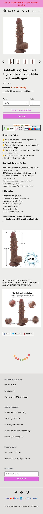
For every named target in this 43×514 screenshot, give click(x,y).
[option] (11, 61)
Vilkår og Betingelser (13, 437)
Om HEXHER (10, 385)
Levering (6, 91)
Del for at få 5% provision (16, 397)
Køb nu (21, 116)
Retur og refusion (12, 418)
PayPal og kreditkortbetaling (17, 431)
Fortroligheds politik (13, 424)
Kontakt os (9, 391)
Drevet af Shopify (31, 506)
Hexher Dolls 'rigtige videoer (17, 458)
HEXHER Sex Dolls (18, 506)
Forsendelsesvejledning (15, 412)
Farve (5, 99)
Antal (32, 99)
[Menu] (39, 10)
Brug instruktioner (12, 452)
